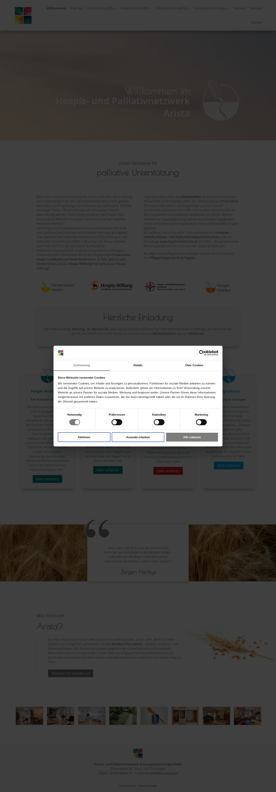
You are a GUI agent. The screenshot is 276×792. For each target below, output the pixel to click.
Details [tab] (138, 365)
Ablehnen (84, 437)
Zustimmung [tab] (81, 365)
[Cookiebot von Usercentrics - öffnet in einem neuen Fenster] (202, 353)
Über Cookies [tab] (194, 365)
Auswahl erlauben (138, 437)
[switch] (117, 422)
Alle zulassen (192, 437)
